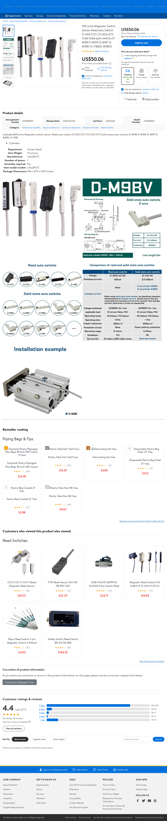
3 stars (42, 713)
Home (5, 21)
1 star (42, 720)
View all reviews (14, 728)
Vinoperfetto (21, 6)
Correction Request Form (19, 682)
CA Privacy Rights (111, 793)
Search (158, 739)
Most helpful (59, 739)
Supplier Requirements (13, 807)
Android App (141, 789)
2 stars (42, 716)
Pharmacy (94, 15)
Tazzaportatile (33, 6)
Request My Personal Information (112, 800)
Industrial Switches (91, 127)
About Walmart (10, 784)
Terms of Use (109, 784)
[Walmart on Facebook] (137, 801)
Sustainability (9, 802)
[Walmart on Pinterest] (155, 801)
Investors (7, 798)
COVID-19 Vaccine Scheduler (83, 784)
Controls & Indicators (57, 21)
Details (146, 93)
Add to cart (141, 43)
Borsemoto (58, 6)
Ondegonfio (162, 6)
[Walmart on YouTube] (149, 801)
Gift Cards (41, 802)
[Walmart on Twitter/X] (143, 801)
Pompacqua (150, 6)
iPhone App (141, 784)
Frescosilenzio (106, 6)
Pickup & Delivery (78, 15)
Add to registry (152, 99)
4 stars (42, 709)
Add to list (132, 99)
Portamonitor (82, 6)
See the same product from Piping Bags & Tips (141, 521)
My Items (118, 15)
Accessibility (75, 798)
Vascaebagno (94, 6)
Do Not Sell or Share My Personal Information (114, 807)
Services (28, 15)
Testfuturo (128, 6)
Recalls (72, 793)
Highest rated (39, 739)
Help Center (82, 769)
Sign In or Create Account (55, 769)
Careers (106, 15)
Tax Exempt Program (78, 807)
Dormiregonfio (46, 6)
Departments (14, 15)
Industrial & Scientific (19, 21)
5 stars (42, 705)
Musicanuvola (139, 6)
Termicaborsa (70, 6)
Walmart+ (41, 798)
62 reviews (104, 51)
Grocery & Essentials (56, 15)
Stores (39, 789)
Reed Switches (107, 127)
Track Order (102, 769)
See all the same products (152, 661)
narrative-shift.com (151, 89)
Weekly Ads (122, 769)
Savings (39, 15)
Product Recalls (76, 802)
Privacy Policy (109, 789)
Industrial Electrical (38, 21)
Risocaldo (118, 6)
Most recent (20, 739)
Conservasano (8, 6)
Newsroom (8, 793)
